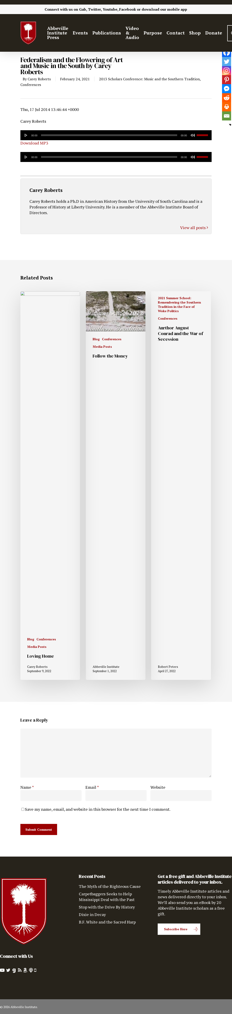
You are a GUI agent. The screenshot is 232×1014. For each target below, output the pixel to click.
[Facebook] (226, 52)
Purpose (153, 33)
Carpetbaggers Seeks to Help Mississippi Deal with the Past (107, 896)
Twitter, (95, 9)
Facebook (127, 9)
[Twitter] (226, 61)
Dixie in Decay (92, 914)
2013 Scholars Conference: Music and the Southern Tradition (149, 78)
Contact (176, 33)
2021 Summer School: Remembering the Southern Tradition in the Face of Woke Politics (179, 304)
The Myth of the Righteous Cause (110, 886)
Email (92, 787)
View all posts (193, 227)
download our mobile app (164, 9)
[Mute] (193, 135)
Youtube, (110, 9)
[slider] (203, 134)
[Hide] (230, 125)
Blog (30, 639)
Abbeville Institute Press (57, 33)
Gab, (83, 9)
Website (157, 787)
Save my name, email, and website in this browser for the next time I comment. (97, 809)
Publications (106, 33)
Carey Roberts (39, 78)
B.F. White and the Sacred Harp (107, 922)
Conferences (30, 84)
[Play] (26, 135)
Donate (213, 33)
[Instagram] (226, 70)
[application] (116, 135)
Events (80, 33)
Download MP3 (34, 143)
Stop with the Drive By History (107, 907)
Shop (195, 33)
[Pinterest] (226, 79)
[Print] (226, 106)
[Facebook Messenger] (226, 88)
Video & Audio (132, 33)
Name (27, 787)
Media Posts (36, 646)
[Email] (226, 115)
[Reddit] (226, 97)
